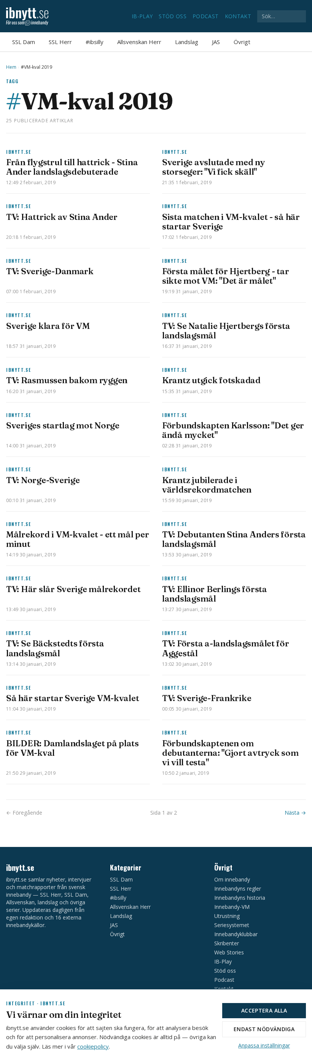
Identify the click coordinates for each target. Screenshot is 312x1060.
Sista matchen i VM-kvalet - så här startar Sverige (231, 222)
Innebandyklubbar (236, 934)
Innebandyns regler (237, 888)
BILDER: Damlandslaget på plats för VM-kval (72, 748)
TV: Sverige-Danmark (50, 271)
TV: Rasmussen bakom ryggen (66, 380)
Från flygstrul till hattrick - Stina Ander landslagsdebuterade (72, 167)
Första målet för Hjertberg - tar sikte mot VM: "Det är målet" (225, 276)
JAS (216, 42)
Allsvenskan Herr (139, 42)
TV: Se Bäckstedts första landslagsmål (55, 648)
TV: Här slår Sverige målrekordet (73, 589)
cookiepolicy (93, 1046)
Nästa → (295, 812)
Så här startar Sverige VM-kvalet (72, 698)
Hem (11, 67)
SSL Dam (23, 42)
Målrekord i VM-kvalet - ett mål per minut (77, 539)
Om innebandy (232, 879)
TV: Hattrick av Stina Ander (62, 217)
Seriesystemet (231, 925)
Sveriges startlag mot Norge (62, 425)
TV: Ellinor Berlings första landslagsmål (214, 594)
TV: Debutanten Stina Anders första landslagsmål (234, 539)
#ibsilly (94, 42)
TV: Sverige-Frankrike (206, 698)
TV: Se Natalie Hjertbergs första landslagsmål (226, 331)
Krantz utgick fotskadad (211, 380)
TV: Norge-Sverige (43, 480)
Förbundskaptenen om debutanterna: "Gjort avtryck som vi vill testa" (230, 753)
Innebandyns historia (239, 897)
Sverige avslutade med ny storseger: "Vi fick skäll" (213, 167)
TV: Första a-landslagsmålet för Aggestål (225, 648)
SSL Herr (60, 42)
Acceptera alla (264, 1010)
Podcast (205, 16)
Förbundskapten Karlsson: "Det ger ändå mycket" (233, 430)
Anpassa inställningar (264, 1045)
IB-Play (142, 16)
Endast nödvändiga (264, 1029)
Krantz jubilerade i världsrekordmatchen (207, 485)
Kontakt (238, 16)
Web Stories (229, 952)
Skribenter (226, 943)
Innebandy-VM (232, 906)
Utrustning (227, 915)
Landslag (186, 42)
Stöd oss (172, 16)
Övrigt (242, 42)
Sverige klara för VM (48, 326)
